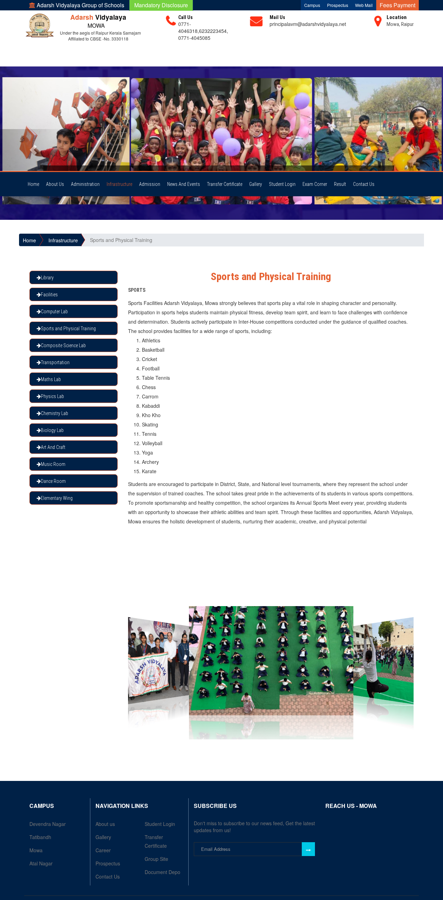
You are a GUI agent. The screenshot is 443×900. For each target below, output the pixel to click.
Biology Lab (52, 430)
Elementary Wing (57, 498)
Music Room (53, 464)
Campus (312, 5)
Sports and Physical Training (68, 328)
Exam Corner (314, 184)
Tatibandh (40, 837)
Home (33, 184)
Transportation (55, 362)
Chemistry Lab (54, 413)
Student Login (282, 184)
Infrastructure (119, 184)
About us (105, 823)
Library (47, 277)
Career (103, 850)
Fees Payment (397, 5)
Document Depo (162, 871)
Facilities (49, 294)
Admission (149, 184)
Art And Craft (53, 447)
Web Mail (364, 5)
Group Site (156, 858)
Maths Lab (51, 379)
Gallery (255, 184)
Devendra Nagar (47, 823)
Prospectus (337, 5)
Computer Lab (54, 311)
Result (340, 184)
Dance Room (53, 481)
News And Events (183, 184)
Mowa (36, 850)
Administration (85, 184)
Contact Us (363, 184)
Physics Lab (52, 396)
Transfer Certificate (224, 184)
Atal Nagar (41, 863)
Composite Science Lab (63, 345)
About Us (55, 184)
